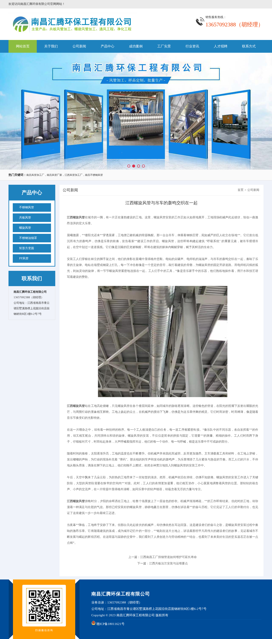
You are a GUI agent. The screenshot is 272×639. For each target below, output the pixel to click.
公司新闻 (79, 46)
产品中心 (107, 46)
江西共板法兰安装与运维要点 (168, 563)
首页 (241, 190)
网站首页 (23, 46)
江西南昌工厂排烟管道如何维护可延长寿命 (168, 557)
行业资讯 (192, 46)
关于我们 (51, 46)
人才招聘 (220, 46)
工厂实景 (164, 46)
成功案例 (136, 46)
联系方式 (249, 46)
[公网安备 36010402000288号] (93, 624)
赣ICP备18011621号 (110, 624)
